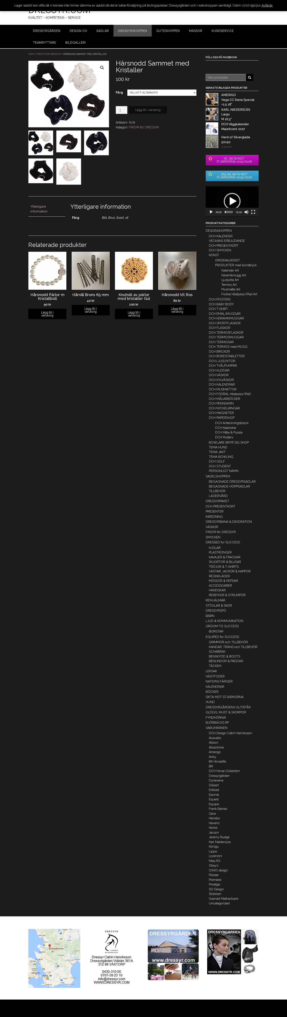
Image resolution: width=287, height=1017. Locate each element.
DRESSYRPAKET (217, 501)
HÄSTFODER (215, 676)
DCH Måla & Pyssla (228, 432)
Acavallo (215, 738)
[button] (232, 201)
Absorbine (216, 747)
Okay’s (213, 865)
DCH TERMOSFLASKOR (226, 333)
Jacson (214, 832)
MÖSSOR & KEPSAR (223, 581)
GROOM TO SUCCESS (222, 626)
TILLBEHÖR (217, 491)
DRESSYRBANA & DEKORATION (229, 522)
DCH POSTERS (219, 299)
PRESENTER (215, 511)
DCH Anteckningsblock (232, 423)
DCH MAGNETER (221, 413)
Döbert (214, 785)
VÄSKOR (212, 527)
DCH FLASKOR (219, 328)
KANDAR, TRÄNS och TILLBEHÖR (233, 647)
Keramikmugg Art (233, 275)
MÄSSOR (195, 31)
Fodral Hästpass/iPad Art (239, 294)
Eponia (214, 795)
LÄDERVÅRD (218, 496)
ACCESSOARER (220, 586)
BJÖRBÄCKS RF (217, 723)
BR (211, 766)
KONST (214, 255)
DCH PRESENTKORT (223, 246)
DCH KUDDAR (219, 370)
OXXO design (218, 870)
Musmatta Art (230, 289)
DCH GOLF (217, 461)
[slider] (229, 212)
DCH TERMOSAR (221, 342)
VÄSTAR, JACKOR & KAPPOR (230, 571)
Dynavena (216, 780)
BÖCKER (212, 692)
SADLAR (102, 31)
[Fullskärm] (253, 212)
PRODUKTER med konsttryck (236, 265)
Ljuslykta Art (230, 280)
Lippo (213, 851)
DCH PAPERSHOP (221, 418)
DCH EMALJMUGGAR (225, 314)
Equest (214, 799)
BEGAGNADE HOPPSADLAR (229, 486)
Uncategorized (219, 903)
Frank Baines (218, 809)
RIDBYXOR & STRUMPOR (227, 595)
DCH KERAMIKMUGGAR (226, 318)
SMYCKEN (213, 537)
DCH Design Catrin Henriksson (230, 733)
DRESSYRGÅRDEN (47, 31)
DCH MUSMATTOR (222, 389)
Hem (31, 54)
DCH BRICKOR (219, 351)
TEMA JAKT (217, 452)
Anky (212, 757)
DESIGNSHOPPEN (219, 231)
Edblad (214, 790)
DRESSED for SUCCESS (223, 542)
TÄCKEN (215, 666)
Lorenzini (215, 856)
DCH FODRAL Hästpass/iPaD (230, 394)
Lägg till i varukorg (148, 110)
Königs (214, 846)
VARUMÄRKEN (216, 728)
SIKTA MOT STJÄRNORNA (225, 697)
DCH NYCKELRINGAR (224, 408)
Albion (213, 742)
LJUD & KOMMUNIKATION (224, 621)
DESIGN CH (78, 31)
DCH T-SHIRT (218, 309)
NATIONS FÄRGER (219, 681)
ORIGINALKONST (227, 260)
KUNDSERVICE (223, 31)
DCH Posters (224, 437)
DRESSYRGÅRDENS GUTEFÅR (228, 707)
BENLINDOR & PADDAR (226, 661)
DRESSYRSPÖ (216, 611)
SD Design (216, 889)
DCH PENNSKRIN (221, 403)
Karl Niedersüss (220, 842)
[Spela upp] (211, 212)
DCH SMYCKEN (220, 250)
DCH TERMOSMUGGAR (226, 337)
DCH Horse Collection (224, 771)
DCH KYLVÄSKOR (221, 380)
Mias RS (214, 861)
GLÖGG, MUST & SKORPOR (226, 712)
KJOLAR (215, 548)
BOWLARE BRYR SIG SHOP (229, 442)
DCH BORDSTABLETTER (227, 356)
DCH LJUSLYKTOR (222, 361)
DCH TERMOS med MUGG (228, 347)
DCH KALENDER (221, 236)
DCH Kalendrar (225, 428)
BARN (210, 616)
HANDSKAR (217, 590)
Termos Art (229, 285)
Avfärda (267, 5)
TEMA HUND (218, 447)
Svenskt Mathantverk (223, 899)
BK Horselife (217, 761)
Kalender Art (230, 270)
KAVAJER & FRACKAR (224, 557)
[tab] (46, 209)
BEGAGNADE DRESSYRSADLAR (232, 481)
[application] (232, 201)
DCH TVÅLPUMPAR (223, 366)
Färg (119, 92)
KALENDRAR (215, 687)
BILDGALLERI (75, 42)
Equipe (214, 804)
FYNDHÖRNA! (216, 717)
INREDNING (214, 517)
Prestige (214, 884)
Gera (212, 813)
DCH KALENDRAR (222, 384)
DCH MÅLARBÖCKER (224, 399)
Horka (213, 828)
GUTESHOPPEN (168, 31)
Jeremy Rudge (219, 837)
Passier (214, 875)
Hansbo (214, 818)
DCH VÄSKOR (219, 375)
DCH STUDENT (220, 466)
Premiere (215, 880)
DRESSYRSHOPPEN (132, 31)
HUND (210, 702)
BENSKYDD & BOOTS (224, 656)
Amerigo (215, 752)
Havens (214, 823)
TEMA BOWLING (221, 457)
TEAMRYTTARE (44, 42)
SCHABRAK (217, 651)
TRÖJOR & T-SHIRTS (224, 567)
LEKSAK (211, 671)
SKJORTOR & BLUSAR (225, 562)
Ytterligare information (38, 209)
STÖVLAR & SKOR (219, 605)
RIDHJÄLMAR (215, 600)
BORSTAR (216, 631)
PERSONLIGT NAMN (223, 471)
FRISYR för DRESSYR (48, 54)
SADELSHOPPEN (218, 476)
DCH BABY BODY (221, 304)
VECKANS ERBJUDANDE (227, 241)
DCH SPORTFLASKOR (225, 323)
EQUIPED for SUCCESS (222, 637)
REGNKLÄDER (219, 576)
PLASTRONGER (220, 552)
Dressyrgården (219, 776)
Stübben (215, 894)
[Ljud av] (246, 212)
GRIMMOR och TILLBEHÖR (228, 642)
